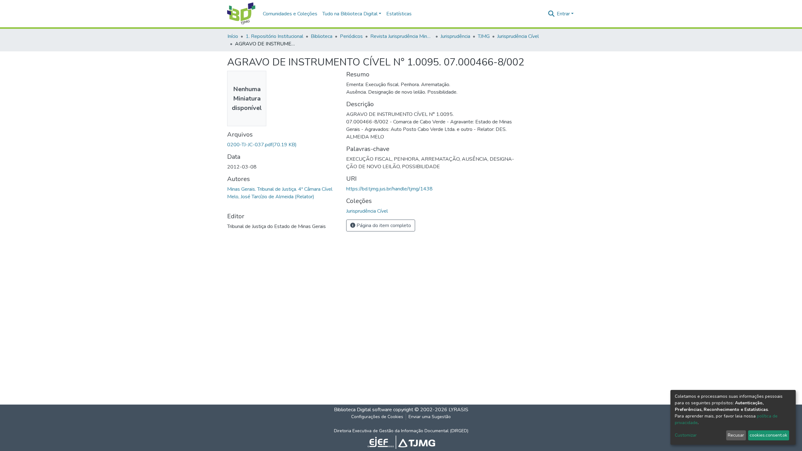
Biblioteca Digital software (363, 409)
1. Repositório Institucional (274, 36)
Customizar (686, 435)
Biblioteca (321, 36)
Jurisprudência (455, 36)
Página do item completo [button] (383, 225)
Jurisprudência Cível (518, 36)
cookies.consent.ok (768, 435)
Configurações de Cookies (377, 417)
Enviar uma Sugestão (430, 417)
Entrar (563, 13)
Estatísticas (399, 13)
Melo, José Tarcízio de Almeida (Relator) (270, 196)
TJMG (484, 36)
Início (232, 36)
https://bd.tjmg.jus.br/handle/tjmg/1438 (389, 188)
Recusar (736, 435)
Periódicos (351, 36)
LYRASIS (458, 409)
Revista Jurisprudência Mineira (401, 36)
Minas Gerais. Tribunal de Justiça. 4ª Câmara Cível (279, 189)
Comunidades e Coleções (290, 13)
